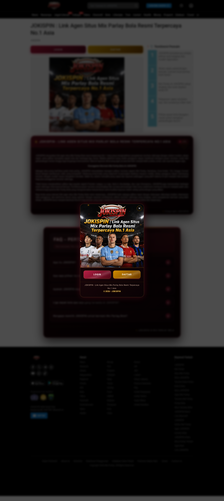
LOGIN (97, 274)
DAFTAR (127, 274)
